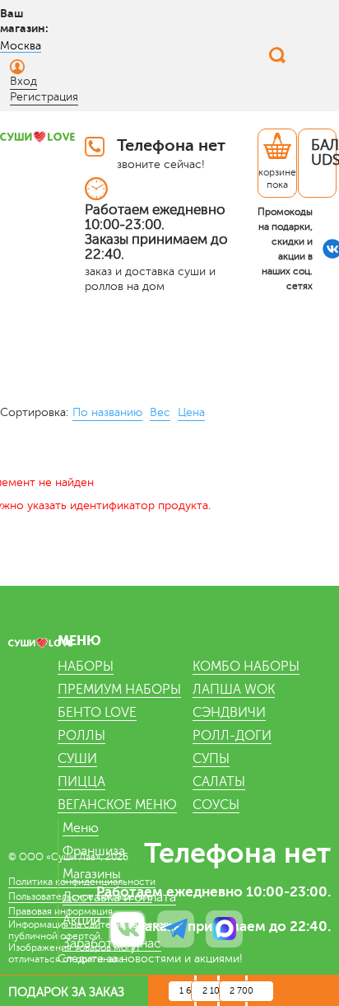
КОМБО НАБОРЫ (246, 666)
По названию (107, 412)
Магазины (92, 874)
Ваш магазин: (24, 21)
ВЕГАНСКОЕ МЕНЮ (117, 805)
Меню (81, 828)
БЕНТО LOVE (97, 712)
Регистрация (44, 97)
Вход (23, 81)
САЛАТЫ (219, 781)
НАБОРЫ (86, 666)
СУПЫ (211, 758)
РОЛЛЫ (81, 735)
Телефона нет (171, 145)
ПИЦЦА (81, 781)
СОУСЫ (216, 805)
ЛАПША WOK (234, 689)
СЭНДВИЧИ (229, 712)
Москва (20, 46)
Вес (160, 412)
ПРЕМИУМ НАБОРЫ (119, 689)
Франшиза (94, 851)
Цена (191, 412)
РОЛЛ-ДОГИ (232, 735)
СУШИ (77, 758)
